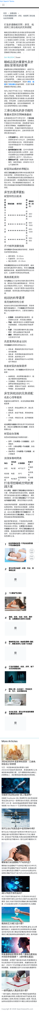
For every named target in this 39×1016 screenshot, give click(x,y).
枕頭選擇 (31, 551)
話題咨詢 (13, 13)
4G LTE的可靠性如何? (12, 893)
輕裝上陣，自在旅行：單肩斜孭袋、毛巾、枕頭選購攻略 (20, 690)
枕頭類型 (31, 557)
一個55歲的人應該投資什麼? (15, 990)
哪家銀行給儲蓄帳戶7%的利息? (16, 862)
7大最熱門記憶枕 (15, 593)
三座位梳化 (11, 84)
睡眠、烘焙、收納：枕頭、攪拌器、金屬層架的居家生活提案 (20, 618)
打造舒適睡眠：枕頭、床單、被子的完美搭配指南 (21, 667)
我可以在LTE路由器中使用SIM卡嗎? (18, 828)
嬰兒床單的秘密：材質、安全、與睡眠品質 (21, 569)
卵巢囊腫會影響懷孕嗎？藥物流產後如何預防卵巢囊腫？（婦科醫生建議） (19, 955)
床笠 (29, 82)
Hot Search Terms (7, 1)
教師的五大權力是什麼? (13, 923)
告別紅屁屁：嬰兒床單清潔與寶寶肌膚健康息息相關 (21, 713)
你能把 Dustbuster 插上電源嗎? (17, 795)
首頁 (5, 13)
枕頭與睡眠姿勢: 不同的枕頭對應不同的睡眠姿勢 (21, 544)
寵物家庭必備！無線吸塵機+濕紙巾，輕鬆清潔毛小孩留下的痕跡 (21, 643)
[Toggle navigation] (3, 5)
